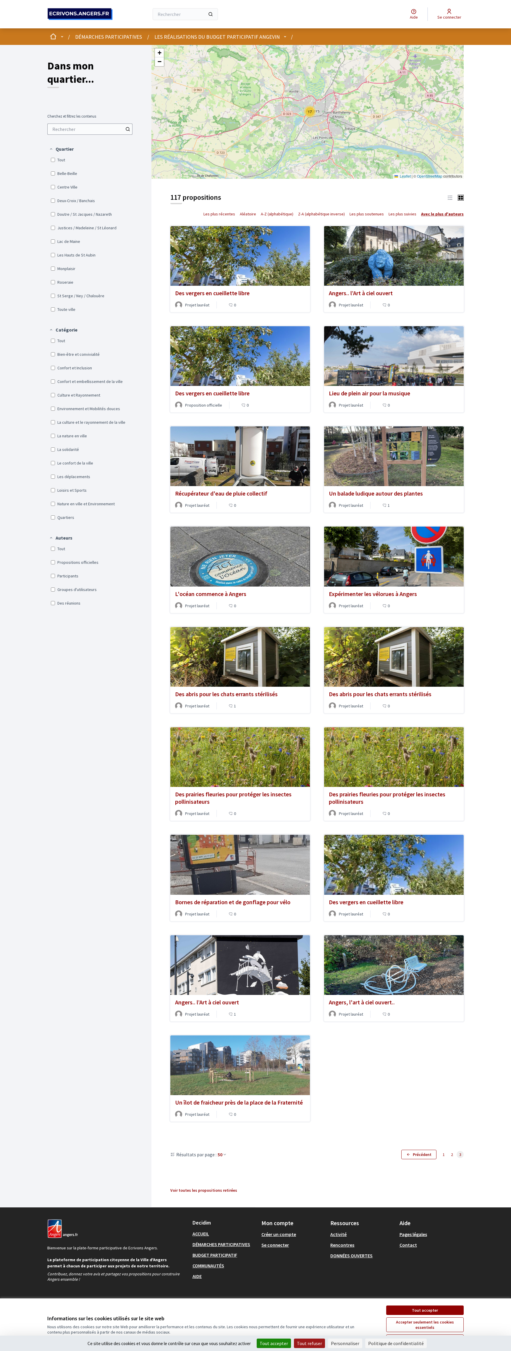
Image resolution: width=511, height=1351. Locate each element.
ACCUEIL (201, 1234)
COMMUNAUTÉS (208, 1266)
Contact (408, 1245)
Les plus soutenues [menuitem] (367, 214)
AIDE (197, 1276)
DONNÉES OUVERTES (351, 1256)
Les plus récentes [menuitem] (219, 214)
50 (220, 1154)
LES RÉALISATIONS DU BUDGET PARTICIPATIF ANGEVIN (217, 36)
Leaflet (405, 175)
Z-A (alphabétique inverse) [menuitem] (321, 214)
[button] (61, 149)
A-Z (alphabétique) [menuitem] (277, 214)
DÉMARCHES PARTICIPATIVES (108, 36)
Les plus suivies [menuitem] (402, 214)
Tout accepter (425, 1310)
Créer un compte (278, 1234)
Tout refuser (309, 1343)
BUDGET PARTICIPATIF (215, 1255)
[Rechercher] (210, 14)
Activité (338, 1234)
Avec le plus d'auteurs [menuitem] (442, 214)
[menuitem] (89, 129)
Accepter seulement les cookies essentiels (425, 1324)
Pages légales (413, 1234)
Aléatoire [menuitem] (248, 214)
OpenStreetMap (429, 175)
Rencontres (342, 1245)
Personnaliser (345, 1343)
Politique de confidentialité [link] (396, 1343)
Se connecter (275, 1245)
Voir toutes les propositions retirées (203, 1190)
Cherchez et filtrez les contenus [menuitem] (71, 116)
